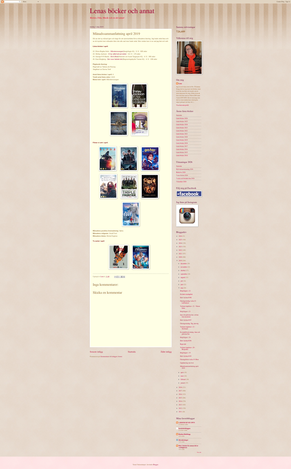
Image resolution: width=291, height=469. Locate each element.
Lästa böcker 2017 (182, 146)
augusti (183, 277)
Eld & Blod (114, 56)
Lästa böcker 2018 (182, 143)
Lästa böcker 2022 (182, 131)
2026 (180, 236)
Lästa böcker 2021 (182, 134)
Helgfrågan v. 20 (185, 337)
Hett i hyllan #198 (185, 297)
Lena (180, 83)
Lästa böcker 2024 (182, 124)
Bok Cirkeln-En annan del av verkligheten (188, 447)
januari (183, 383)
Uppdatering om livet (187, 363)
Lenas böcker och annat (122, 10)
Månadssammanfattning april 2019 (189, 367)
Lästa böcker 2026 (182, 118)
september (184, 274)
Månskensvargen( (117, 51)
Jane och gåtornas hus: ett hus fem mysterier (189, 316)
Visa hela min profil (182, 105)
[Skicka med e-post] (115, 277)
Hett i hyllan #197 (185, 320)
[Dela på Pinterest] (124, 277)
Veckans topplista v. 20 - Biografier (187, 348)
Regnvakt (183, 344)
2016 (180, 394)
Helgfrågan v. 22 (185, 291)
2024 (180, 243)
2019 (180, 260)
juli (182, 281)
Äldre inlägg (166, 351)
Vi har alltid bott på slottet (117, 54)
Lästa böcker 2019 (182, 140)
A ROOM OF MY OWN (187, 422)
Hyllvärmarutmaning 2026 (184, 169)
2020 (180, 257)
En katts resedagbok (186, 294)
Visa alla (199, 452)
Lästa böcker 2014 (182, 155)
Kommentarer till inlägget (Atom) (111, 356)
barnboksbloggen (184, 428)
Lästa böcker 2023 (182, 128)
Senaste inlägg (96, 351)
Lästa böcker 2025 (182, 121)
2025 (180, 239)
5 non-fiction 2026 (182, 175)
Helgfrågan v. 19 (185, 353)
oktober (183, 270)
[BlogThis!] (117, 277)
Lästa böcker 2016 (182, 149)
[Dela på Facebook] (122, 277)
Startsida (132, 351)
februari (183, 379)
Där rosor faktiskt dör (114, 59)
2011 (180, 412)
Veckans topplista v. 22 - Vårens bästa (190, 307)
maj (182, 288)
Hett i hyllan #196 (185, 341)
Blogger (155, 464)
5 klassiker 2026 (181, 181)
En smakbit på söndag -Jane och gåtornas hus (190, 333)
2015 (180, 398)
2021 (180, 253)
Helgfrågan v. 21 (185, 311)
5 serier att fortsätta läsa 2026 (185, 178)
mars (182, 376)
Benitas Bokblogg (184, 434)
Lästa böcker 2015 (182, 152)
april (182, 372)
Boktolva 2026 (181, 172)
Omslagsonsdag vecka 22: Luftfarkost (188, 302)
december (184, 263)
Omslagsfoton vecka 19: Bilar (189, 359)
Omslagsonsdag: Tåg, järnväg (189, 323)
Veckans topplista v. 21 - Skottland (187, 328)
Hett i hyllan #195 (185, 356)
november (184, 267)
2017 (180, 391)
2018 (180, 387)
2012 (180, 408)
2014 (180, 401)
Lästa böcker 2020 (182, 137)
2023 (180, 246)
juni (182, 284)
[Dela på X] (120, 277)
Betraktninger (183, 440)
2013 (180, 405)
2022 (180, 250)
